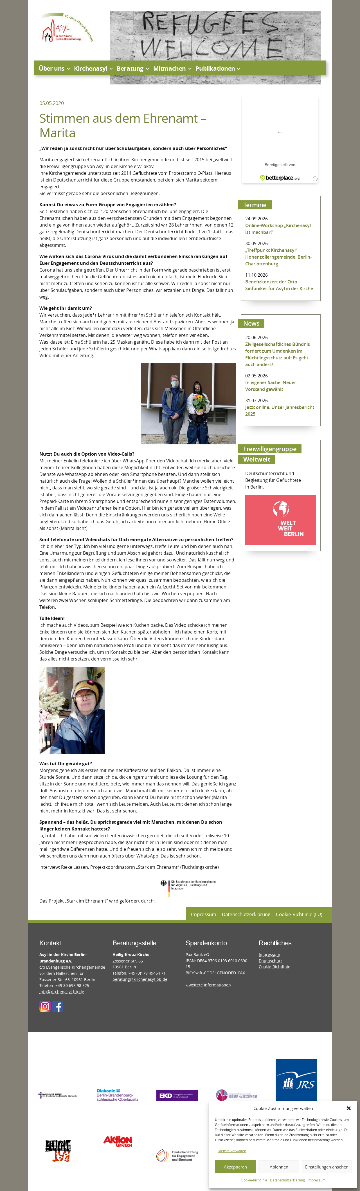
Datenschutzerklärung (287, 1180)
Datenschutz (270, 960)
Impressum (316, 1180)
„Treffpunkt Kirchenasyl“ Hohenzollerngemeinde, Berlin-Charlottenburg (278, 257)
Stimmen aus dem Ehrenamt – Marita (122, 125)
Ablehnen (279, 1167)
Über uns (51, 68)
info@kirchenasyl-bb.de (61, 991)
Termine (255, 205)
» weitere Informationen (208, 985)
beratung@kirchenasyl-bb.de (139, 979)
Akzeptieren (235, 1167)
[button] (349, 1108)
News (251, 323)
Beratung (130, 68)
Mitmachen (169, 68)
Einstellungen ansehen (326, 1167)
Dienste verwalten (232, 1151)
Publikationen (215, 68)
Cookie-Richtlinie (254, 1180)
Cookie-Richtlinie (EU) (299, 914)
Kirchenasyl (90, 68)
